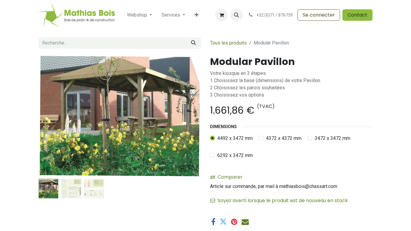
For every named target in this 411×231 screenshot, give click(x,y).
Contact (357, 14)
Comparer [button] (230, 177)
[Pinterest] (234, 221)
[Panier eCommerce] (221, 15)
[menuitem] (139, 15)
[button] (236, 15)
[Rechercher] (193, 43)
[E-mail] (245, 221)
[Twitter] (223, 221)
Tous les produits (228, 43)
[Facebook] (213, 221)
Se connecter (319, 14)
